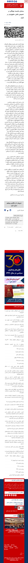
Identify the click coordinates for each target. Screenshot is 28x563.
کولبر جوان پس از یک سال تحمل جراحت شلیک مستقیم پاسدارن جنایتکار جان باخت (14, 422)
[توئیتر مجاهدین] (10, 1)
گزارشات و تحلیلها (8, 546)
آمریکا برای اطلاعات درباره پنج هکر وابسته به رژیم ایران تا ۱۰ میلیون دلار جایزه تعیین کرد (14, 452)
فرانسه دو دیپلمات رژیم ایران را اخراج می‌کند (14, 426)
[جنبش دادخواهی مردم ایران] (14, 32)
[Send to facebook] (5, 210)
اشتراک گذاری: (20, 210)
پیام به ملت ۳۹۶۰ (20, 469)
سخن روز (6, 549)
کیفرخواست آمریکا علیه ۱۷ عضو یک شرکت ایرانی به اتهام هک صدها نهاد (14, 437)
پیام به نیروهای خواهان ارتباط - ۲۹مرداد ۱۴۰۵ (14, 340)
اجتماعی (6, 548)
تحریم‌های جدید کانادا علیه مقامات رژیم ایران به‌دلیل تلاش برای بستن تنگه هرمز (14, 417)
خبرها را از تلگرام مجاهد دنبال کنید (14, 204)
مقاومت (15, 546)
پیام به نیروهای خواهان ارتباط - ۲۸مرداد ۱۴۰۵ (14, 456)
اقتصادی (11, 548)
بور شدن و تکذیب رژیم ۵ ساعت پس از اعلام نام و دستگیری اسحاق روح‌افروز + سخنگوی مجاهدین (14, 330)
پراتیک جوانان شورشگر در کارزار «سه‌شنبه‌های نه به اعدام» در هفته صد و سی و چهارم (14, 432)
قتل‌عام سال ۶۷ (10, 227)
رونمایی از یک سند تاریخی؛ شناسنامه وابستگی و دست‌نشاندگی (14, 345)
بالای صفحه (21, 553)
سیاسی (16, 548)
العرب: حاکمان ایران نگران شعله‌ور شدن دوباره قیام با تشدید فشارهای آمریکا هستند (14, 413)
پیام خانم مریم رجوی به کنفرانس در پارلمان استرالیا (14, 325)
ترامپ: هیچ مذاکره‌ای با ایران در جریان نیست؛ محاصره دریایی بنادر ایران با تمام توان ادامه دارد (14, 378)
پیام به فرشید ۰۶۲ (20, 463)
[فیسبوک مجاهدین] (8, 1)
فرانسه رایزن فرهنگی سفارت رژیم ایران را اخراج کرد (14, 311)
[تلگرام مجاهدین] (14, 1)
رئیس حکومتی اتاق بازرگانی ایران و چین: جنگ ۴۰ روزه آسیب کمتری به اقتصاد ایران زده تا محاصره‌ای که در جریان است (14, 384)
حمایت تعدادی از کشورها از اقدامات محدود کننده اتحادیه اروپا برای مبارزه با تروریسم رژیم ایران (14, 397)
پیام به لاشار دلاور (20, 355)
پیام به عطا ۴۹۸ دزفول (19, 357)
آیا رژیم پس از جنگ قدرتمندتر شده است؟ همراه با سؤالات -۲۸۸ (14, 336)
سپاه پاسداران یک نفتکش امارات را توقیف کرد (14, 409)
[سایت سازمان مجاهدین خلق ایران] (14, 5)
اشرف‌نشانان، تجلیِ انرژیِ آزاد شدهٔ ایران (15, 428)
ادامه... (9, 488)
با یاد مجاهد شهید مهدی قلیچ (11, 511)
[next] (15, 528)
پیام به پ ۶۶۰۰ (20, 466)
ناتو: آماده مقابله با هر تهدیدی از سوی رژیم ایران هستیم (14, 405)
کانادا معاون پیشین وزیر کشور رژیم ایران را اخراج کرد (14, 447)
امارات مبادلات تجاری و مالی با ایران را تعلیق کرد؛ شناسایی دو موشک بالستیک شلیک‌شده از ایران (14, 442)
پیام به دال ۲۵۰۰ (20, 349)
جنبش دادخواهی (18, 227)
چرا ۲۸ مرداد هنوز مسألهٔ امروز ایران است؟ (15, 402)
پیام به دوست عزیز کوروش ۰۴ (17, 460)
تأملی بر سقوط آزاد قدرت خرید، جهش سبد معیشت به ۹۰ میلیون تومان (14, 320)
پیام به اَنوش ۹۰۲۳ (20, 472)
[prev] (15, 507)
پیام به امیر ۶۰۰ (20, 363)
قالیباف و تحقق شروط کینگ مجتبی (16, 475)
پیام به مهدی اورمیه (19, 352)
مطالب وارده (8, 23)
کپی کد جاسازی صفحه (18, 215)
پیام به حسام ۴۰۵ (20, 360)
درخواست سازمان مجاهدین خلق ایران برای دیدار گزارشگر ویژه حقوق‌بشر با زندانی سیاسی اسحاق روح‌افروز (14, 372)
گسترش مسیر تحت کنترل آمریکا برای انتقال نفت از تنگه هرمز (14, 316)
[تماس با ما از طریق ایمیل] (14, 495)
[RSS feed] (16, 1)
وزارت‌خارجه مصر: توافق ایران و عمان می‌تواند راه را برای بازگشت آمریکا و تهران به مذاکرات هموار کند (14, 391)
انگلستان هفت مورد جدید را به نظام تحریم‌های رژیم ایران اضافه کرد (14, 367)
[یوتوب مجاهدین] (12, 1)
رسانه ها (13, 545)
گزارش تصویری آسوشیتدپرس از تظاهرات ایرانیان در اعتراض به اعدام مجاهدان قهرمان (12, 529)
